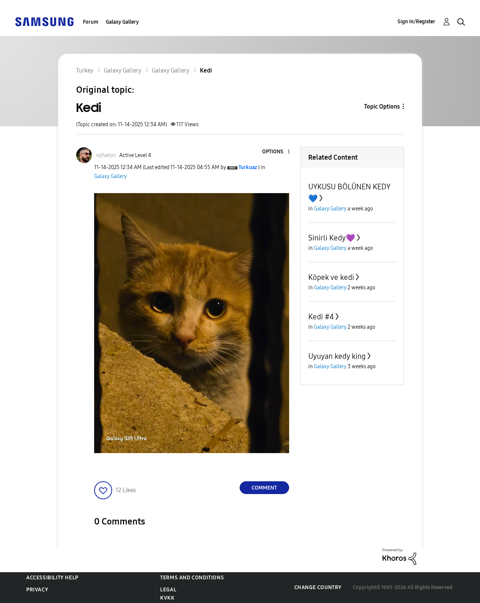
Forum (90, 22)
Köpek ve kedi (331, 277)
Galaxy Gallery (122, 22)
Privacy (37, 589)
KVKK (167, 598)
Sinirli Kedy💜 (331, 237)
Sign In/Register (416, 21)
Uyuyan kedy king (337, 356)
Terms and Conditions (192, 577)
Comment (264, 488)
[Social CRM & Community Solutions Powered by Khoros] (399, 556)
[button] (276, 152)
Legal (168, 589)
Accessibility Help (52, 577)
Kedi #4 (321, 316)
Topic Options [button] (382, 106)
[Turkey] (44, 21)
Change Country (318, 587)
